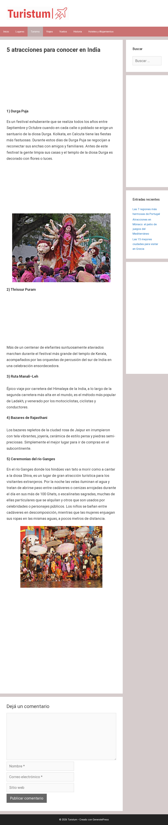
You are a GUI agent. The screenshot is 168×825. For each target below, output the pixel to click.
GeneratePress (101, 819)
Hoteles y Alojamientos (101, 31)
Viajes (49, 31)
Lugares (20, 31)
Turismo (35, 31)
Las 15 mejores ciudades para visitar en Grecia (145, 244)
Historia (78, 31)
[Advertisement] (61, 84)
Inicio (6, 31)
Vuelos (63, 31)
